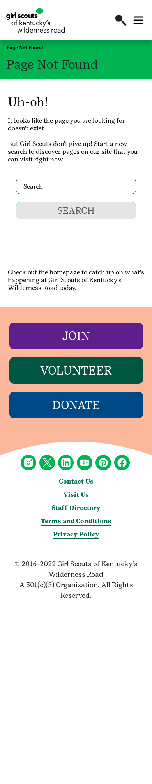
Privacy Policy (76, 534)
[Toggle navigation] (138, 20)
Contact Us (76, 481)
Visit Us (76, 494)
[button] (121, 20)
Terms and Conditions (76, 521)
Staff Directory (76, 508)
